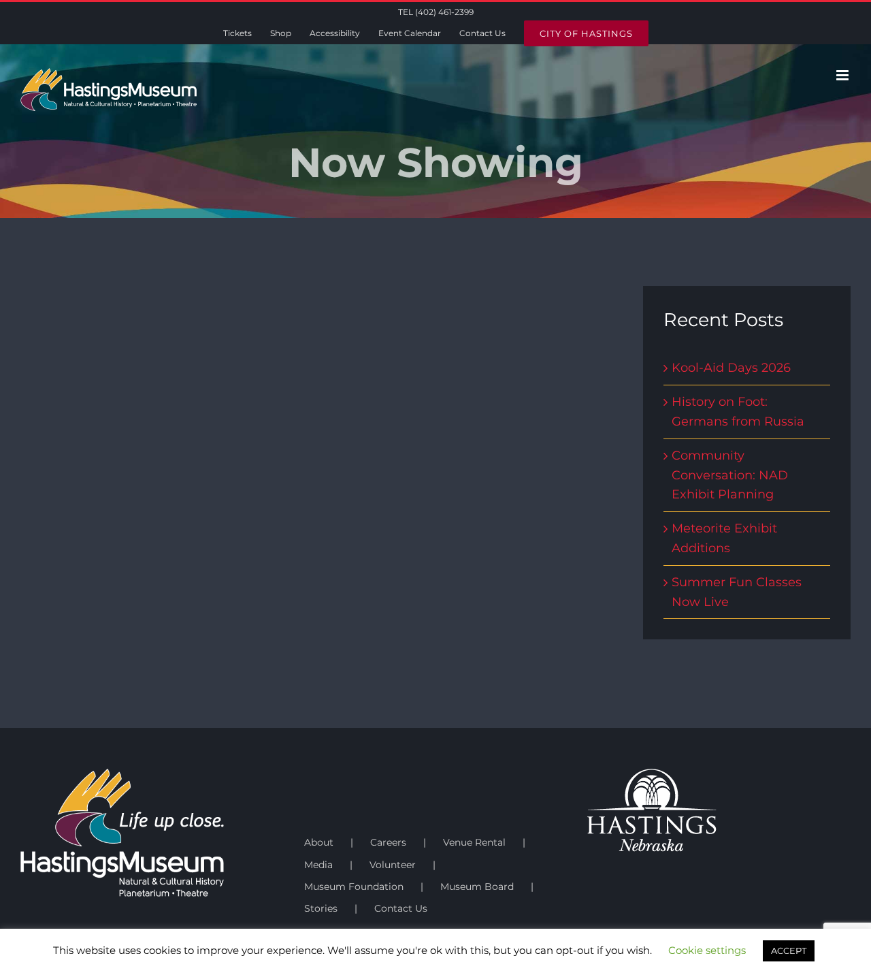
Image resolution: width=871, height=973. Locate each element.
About (318, 842)
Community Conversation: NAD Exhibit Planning (730, 475)
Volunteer (392, 865)
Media (318, 865)
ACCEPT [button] (788, 950)
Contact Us (400, 908)
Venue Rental (474, 842)
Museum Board (477, 886)
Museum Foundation (354, 886)
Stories (321, 908)
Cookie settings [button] (707, 950)
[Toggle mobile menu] (843, 75)
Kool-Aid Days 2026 (731, 367)
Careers (388, 842)
